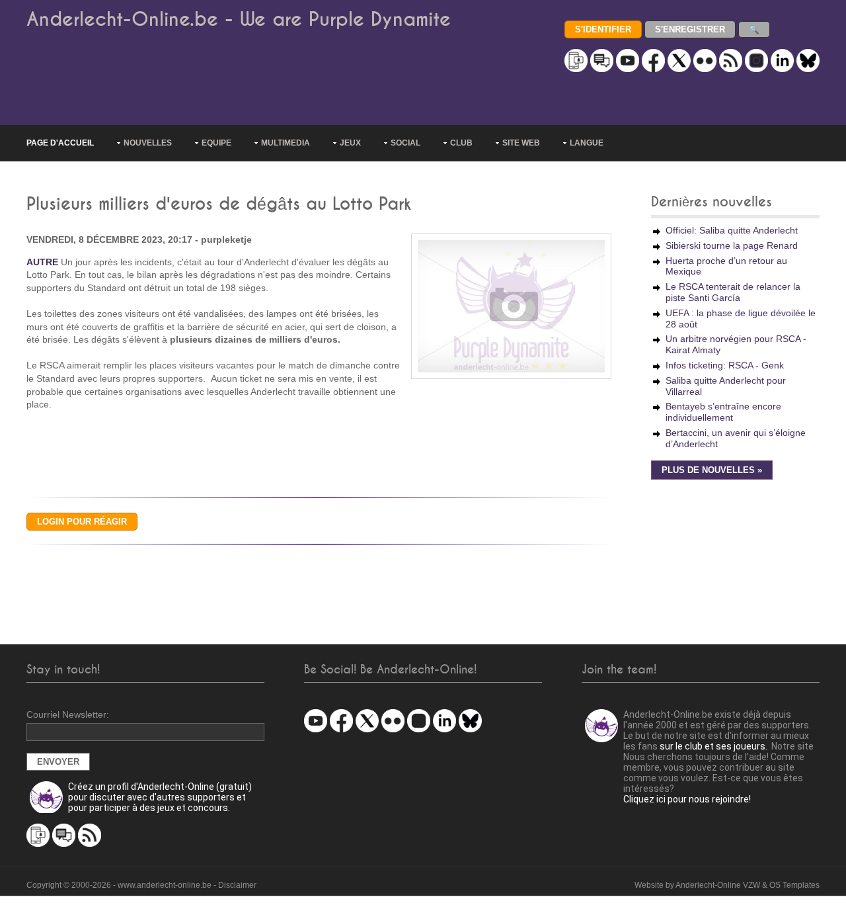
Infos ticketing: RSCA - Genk (725, 365)
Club (461, 143)
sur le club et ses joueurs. (713, 746)
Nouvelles (148, 143)
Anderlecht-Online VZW (717, 885)
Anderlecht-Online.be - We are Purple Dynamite (238, 19)
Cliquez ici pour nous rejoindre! (687, 799)
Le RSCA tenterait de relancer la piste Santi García (733, 292)
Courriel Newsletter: (67, 714)
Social (405, 143)
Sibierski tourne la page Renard (732, 245)
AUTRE (42, 262)
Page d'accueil (60, 143)
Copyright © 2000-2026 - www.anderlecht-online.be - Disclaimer (141, 885)
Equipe (216, 143)
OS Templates (794, 885)
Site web (521, 143)
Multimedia (285, 143)
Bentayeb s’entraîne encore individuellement (723, 412)
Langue (586, 143)
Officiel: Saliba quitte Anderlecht (732, 230)
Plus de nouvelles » (712, 470)
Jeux (350, 143)
